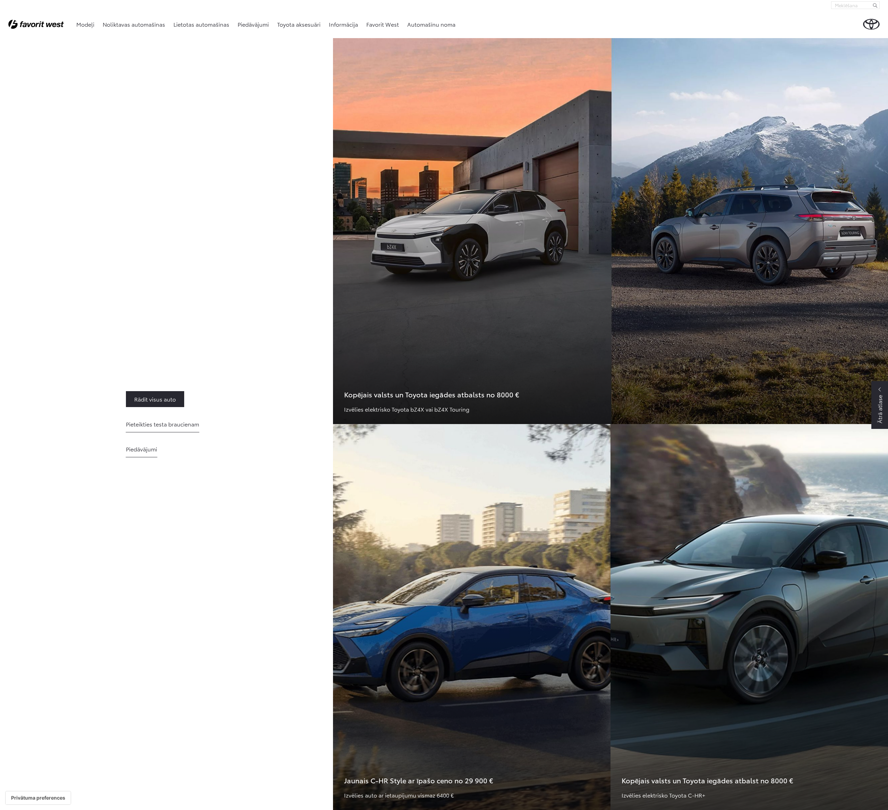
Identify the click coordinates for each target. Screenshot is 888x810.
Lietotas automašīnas (201, 24)
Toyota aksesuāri (299, 24)
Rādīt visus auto (138, 399)
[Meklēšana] (875, 5)
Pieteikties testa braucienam (162, 424)
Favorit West (382, 24)
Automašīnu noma (431, 24)
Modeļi (85, 24)
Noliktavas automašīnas (134, 24)
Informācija (343, 24)
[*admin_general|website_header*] (871, 24)
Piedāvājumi (253, 24)
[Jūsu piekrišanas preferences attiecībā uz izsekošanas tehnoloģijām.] (38, 797)
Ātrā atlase (879, 409)
